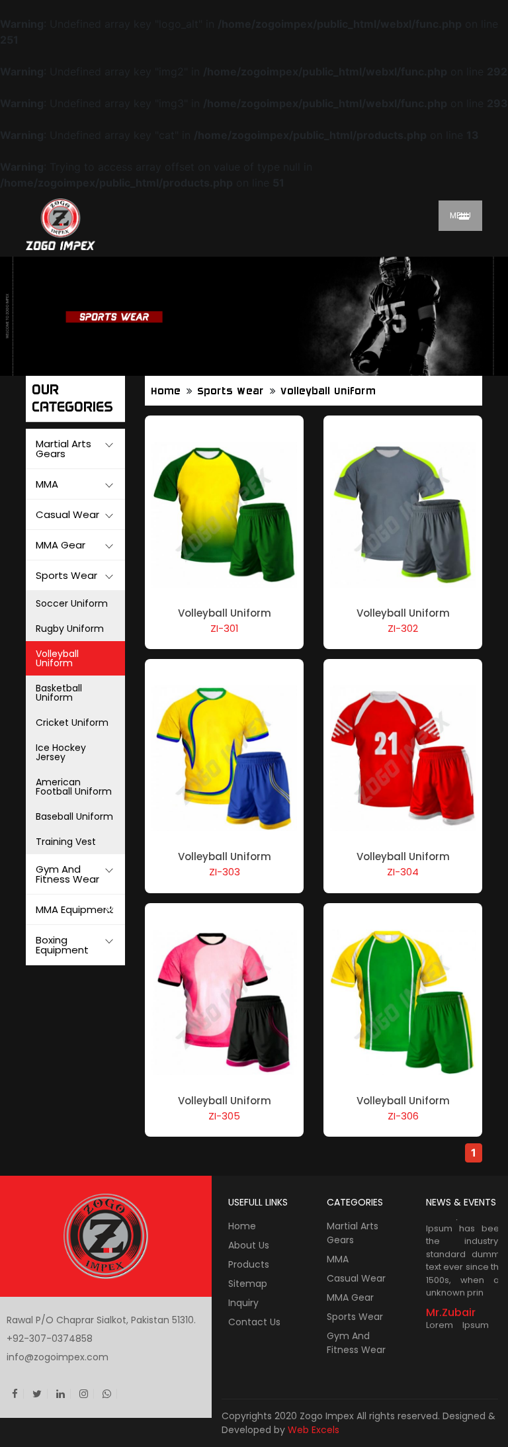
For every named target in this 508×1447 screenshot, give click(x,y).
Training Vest (66, 841)
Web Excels (313, 1429)
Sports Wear (231, 391)
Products (248, 1264)
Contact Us (254, 1322)
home (166, 391)
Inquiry (243, 1302)
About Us (248, 1245)
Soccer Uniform (72, 603)
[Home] (95, 223)
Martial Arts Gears (352, 1233)
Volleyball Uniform (57, 658)
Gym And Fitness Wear (356, 1342)
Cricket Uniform (72, 722)
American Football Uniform (74, 786)
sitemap (247, 1283)
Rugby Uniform (70, 628)
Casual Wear (356, 1278)
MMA (338, 1259)
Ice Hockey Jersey (61, 752)
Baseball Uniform (74, 816)
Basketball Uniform (59, 692)
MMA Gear (350, 1297)
